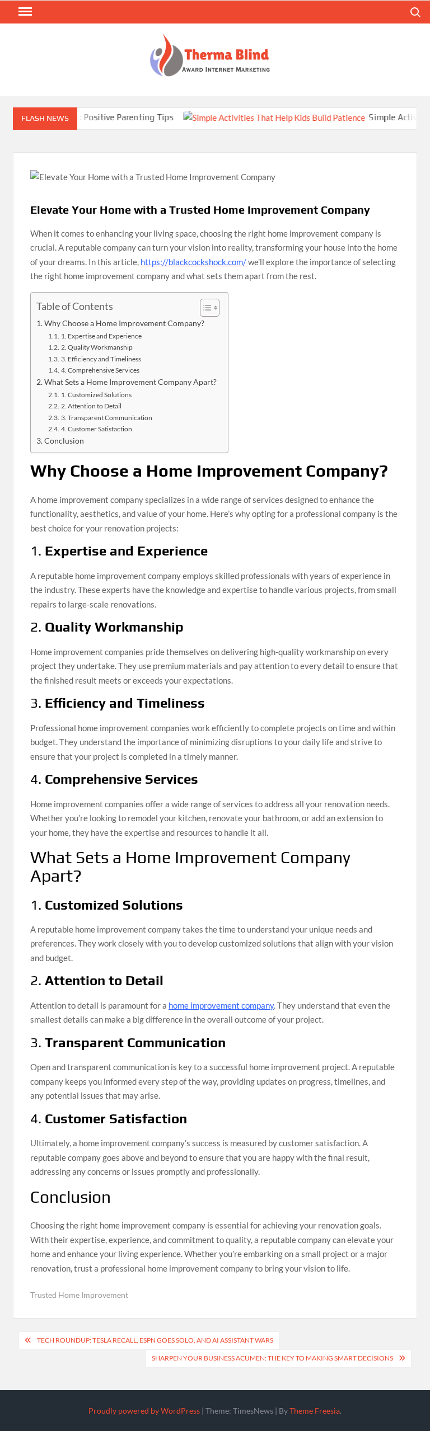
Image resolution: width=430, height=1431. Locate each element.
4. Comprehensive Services (100, 370)
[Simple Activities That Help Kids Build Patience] (260, 117)
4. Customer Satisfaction (96, 429)
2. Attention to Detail (91, 406)
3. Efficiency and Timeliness (101, 359)
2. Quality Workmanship (96, 347)
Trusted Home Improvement (79, 1295)
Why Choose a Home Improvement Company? (124, 323)
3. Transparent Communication (106, 417)
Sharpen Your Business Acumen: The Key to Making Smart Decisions (272, 1358)
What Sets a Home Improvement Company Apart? (130, 382)
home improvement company (221, 1005)
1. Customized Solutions (96, 394)
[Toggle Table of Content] (204, 307)
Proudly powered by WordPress (144, 1410)
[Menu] (24, 12)
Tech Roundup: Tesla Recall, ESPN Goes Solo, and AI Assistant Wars (155, 1340)
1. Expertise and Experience (101, 336)
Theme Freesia (314, 1410)
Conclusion (64, 440)
